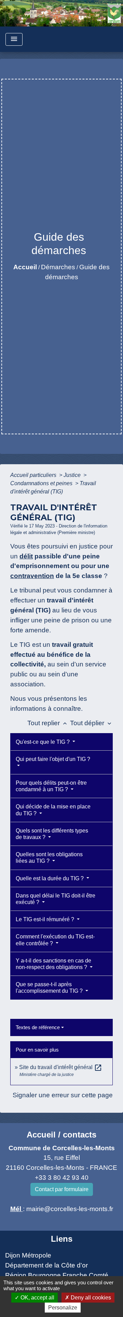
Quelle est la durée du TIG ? (50, 878)
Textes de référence (38, 1027)
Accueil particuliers (34, 475)
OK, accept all (36, 1297)
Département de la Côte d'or (46, 1265)
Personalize (62, 1307)
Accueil (25, 267)
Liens (61, 1238)
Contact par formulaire (61, 1189)
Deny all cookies (90, 1297)
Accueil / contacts (61, 1134)
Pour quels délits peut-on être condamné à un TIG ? (51, 786)
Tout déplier (91, 723)
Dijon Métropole (28, 1255)
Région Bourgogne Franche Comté (56, 1275)
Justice (73, 475)
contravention (32, 575)
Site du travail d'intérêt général (60, 1067)
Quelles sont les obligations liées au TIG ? (49, 857)
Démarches (58, 267)
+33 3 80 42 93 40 (61, 1177)
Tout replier (47, 723)
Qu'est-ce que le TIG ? (43, 742)
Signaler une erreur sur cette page (63, 1095)
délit (26, 556)
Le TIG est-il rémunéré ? (46, 919)
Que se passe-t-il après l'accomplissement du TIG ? (50, 987)
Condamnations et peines (42, 483)
